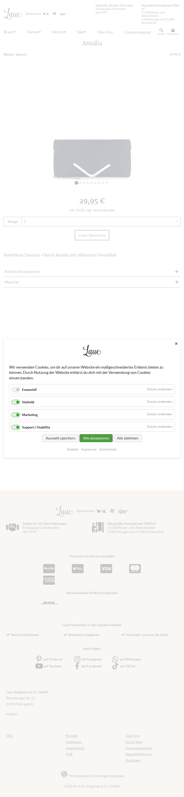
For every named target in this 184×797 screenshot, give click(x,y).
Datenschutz (108, 449)
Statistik (28, 402)
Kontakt (72, 449)
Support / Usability (36, 427)
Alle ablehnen (127, 438)
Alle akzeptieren (96, 438)
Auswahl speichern (60, 438)
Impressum (89, 449)
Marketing (30, 414)
